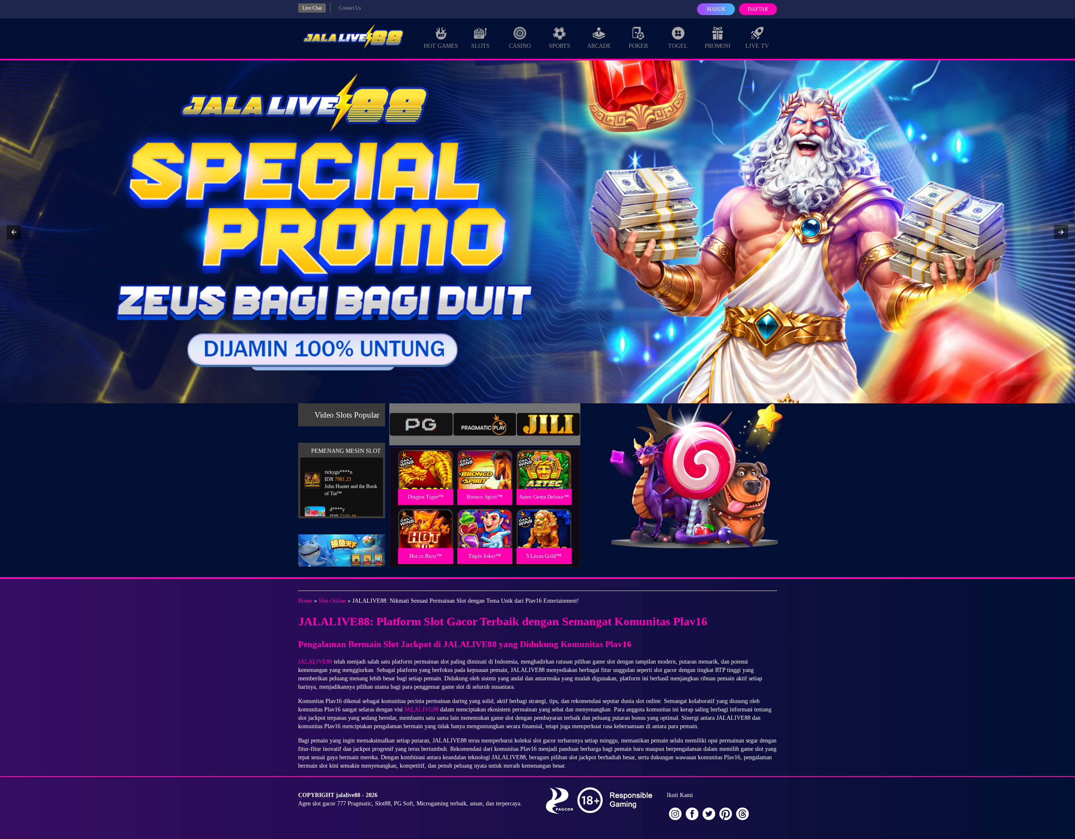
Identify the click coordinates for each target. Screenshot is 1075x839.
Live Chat (312, 8)
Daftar (758, 9)
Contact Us (350, 8)
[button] (14, 232)
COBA (425, 459)
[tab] (421, 424)
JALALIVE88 (315, 662)
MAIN (425, 479)
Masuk (716, 9)
